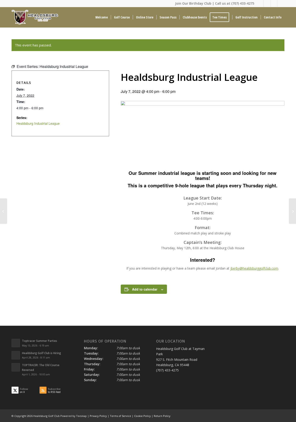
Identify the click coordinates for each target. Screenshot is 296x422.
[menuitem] (101, 17)
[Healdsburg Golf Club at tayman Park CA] (35, 17)
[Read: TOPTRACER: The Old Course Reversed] (16, 367)
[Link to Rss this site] (281, 3)
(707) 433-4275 (242, 3)
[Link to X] (260, 3)
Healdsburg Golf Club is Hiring (41, 353)
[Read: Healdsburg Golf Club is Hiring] (16, 355)
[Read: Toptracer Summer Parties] (16, 343)
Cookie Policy (142, 416)
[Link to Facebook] (267, 3)
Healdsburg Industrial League (38, 123)
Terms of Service (120, 416)
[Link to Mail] (274, 3)
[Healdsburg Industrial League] (3, 211)
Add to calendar (144, 289)
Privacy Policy (98, 416)
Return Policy (162, 416)
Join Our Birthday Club (193, 3)
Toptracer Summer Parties (39, 341)
